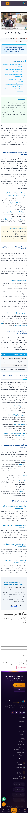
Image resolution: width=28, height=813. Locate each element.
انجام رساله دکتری (20, 744)
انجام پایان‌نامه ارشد (20, 741)
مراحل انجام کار (21, 726)
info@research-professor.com (15, 769)
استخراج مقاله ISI (20, 752)
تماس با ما (22, 734)
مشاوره (8, 810)
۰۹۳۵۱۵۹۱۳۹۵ (19, 764)
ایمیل (25, 648)
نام (26, 642)
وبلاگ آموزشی (21, 731)
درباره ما (22, 723)
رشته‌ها (20, 810)
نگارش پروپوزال (21, 747)
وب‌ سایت (24, 655)
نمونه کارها (22, 728)
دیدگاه (25, 622)
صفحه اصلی (21, 721)
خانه (25, 810)
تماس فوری (14, 810)
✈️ (20, 712)
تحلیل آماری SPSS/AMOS (18, 749)
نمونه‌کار (3, 810)
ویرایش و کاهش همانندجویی (18, 754)
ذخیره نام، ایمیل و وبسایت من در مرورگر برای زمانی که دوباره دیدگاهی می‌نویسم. (15, 663)
